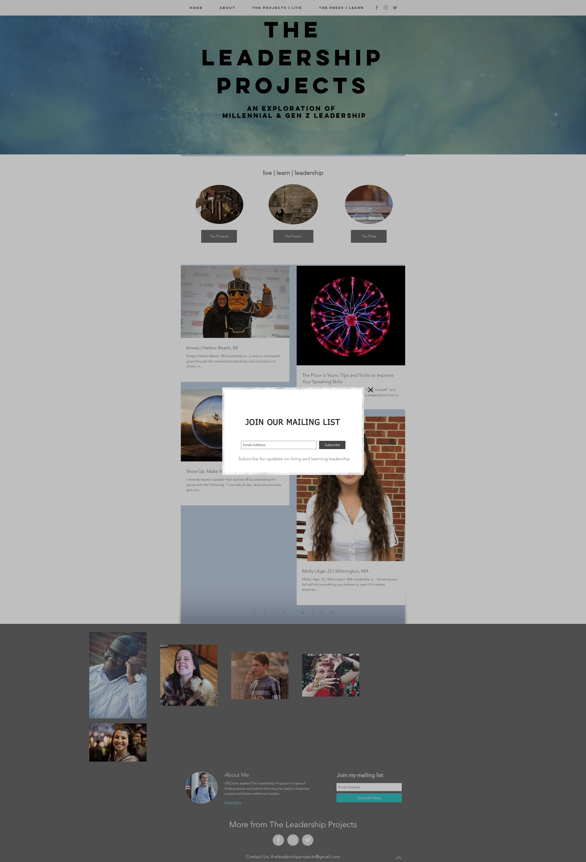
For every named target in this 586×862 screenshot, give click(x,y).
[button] (370, 389)
